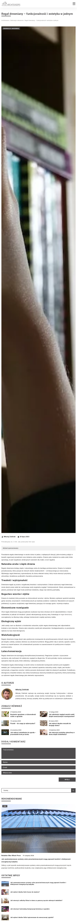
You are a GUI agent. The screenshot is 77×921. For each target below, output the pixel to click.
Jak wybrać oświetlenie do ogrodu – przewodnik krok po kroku (23, 733)
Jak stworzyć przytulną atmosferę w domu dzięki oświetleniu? (62, 733)
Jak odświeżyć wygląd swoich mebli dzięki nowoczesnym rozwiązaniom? (62, 715)
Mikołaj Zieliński (10, 536)
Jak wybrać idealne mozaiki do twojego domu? (60, 724)
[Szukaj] (73, 790)
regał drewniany (66, 614)
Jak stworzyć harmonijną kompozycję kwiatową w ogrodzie (30, 909)
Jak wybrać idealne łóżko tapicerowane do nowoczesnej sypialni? (32, 917)
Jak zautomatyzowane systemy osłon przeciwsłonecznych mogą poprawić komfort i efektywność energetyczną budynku (38, 883)
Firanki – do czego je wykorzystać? (22, 723)
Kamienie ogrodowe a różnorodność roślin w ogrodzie (23, 715)
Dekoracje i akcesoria (11, 28)
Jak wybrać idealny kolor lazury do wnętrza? (25, 892)
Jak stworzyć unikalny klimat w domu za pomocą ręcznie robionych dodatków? (36, 900)
